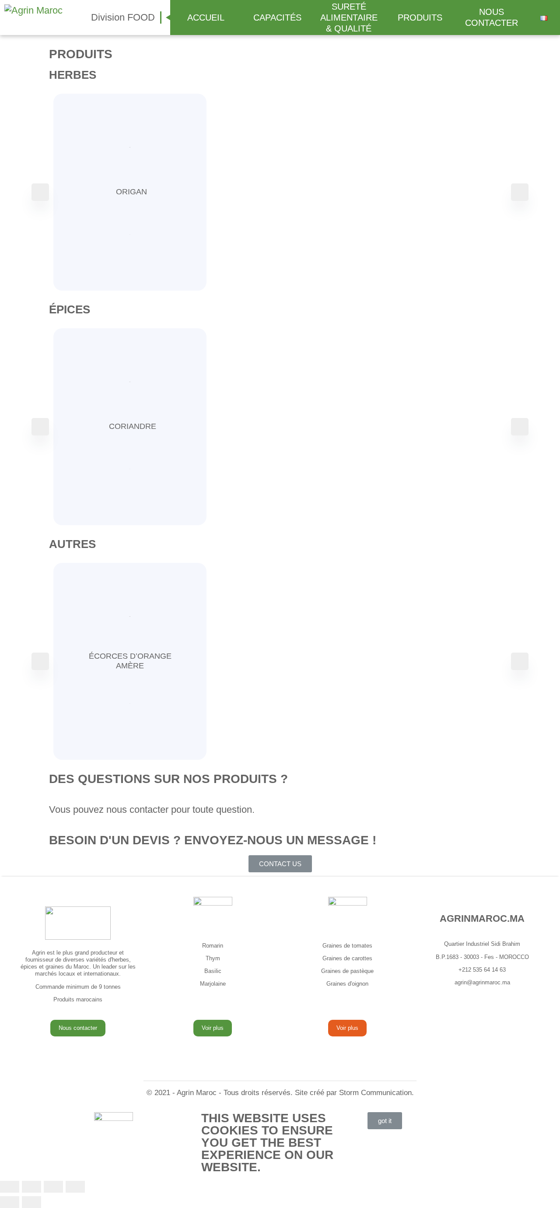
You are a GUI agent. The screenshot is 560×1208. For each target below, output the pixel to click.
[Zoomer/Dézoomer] (75, 1187)
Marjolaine (213, 983)
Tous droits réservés (257, 1092)
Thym (213, 958)
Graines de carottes (347, 958)
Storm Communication (375, 1092)
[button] (280, 863)
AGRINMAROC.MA (482, 918)
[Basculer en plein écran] (53, 1187)
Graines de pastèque (347, 971)
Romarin (212, 945)
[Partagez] (31, 1187)
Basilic (212, 971)
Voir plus (213, 1028)
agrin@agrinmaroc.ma (482, 982)
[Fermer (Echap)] (9, 1187)
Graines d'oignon (347, 983)
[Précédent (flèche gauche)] (9, 1202)
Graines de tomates (347, 945)
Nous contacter (78, 1028)
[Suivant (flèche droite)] (31, 1202)
